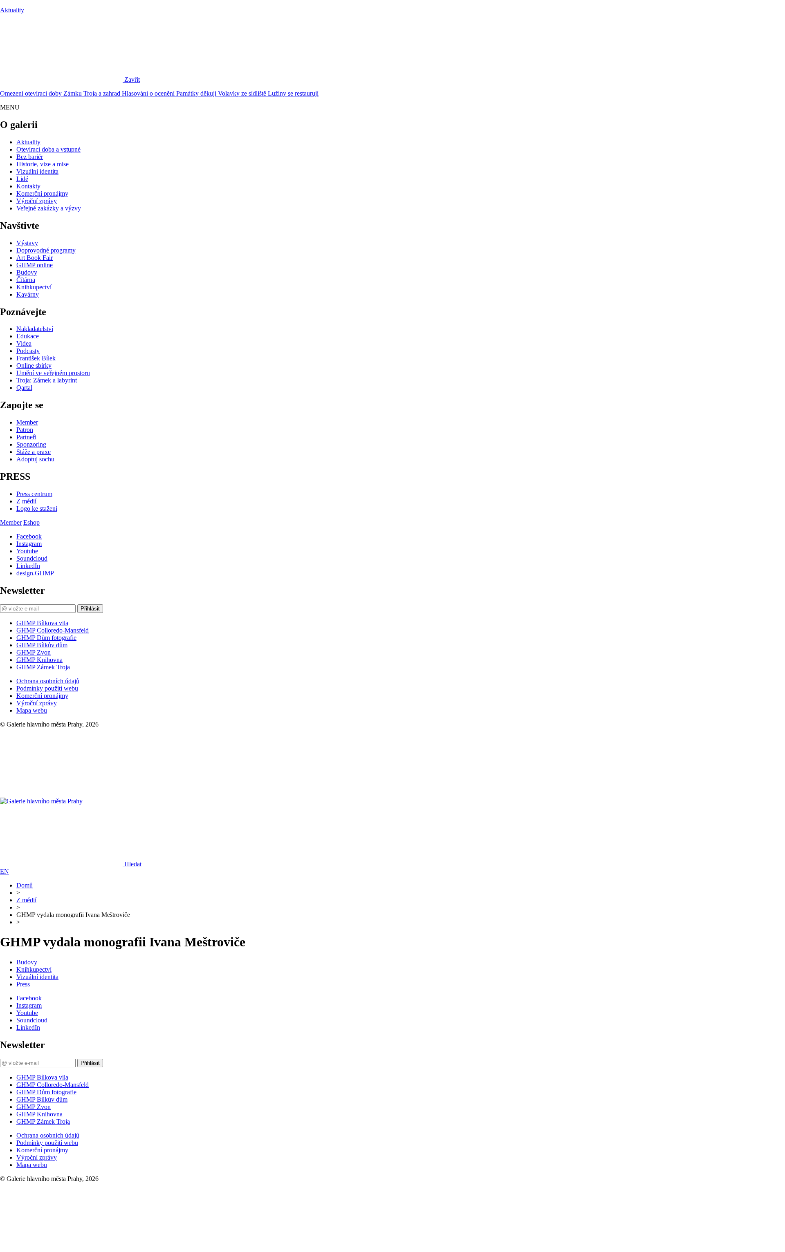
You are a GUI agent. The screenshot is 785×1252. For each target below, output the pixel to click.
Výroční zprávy (36, 200)
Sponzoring (31, 444)
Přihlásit (90, 609)
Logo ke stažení (36, 508)
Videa (23, 343)
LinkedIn (28, 565)
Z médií (26, 501)
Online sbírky (34, 365)
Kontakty (28, 186)
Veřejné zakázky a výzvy (48, 208)
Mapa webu (31, 710)
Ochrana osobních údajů (47, 680)
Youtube (27, 551)
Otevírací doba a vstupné (48, 149)
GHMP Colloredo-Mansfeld (52, 630)
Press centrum (34, 493)
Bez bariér (29, 156)
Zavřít (132, 79)
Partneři (26, 437)
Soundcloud (31, 558)
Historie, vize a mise (42, 164)
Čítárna (25, 279)
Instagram (29, 543)
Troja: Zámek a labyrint (46, 380)
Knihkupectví (34, 287)
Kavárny (27, 294)
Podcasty (28, 350)
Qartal (24, 387)
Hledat (132, 864)
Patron (24, 429)
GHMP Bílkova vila (42, 622)
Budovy (26, 272)
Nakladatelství (34, 328)
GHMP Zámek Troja (43, 667)
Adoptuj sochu (35, 459)
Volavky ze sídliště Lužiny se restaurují (268, 93)
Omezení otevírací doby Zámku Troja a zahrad (61, 93)
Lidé (22, 178)
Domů (24, 885)
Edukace (27, 336)
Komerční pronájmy (42, 193)
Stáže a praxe (33, 451)
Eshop (31, 522)
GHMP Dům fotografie (46, 637)
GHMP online (34, 265)
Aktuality (12, 10)
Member (27, 422)
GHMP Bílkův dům (41, 645)
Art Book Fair (34, 257)
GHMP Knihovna (39, 659)
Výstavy (27, 242)
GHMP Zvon (33, 652)
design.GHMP (35, 573)
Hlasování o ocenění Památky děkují (170, 93)
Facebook (29, 536)
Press (23, 984)
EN (4, 871)
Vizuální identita (37, 171)
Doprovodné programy (46, 250)
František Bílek (36, 358)
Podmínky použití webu (47, 688)
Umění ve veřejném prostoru (53, 372)
